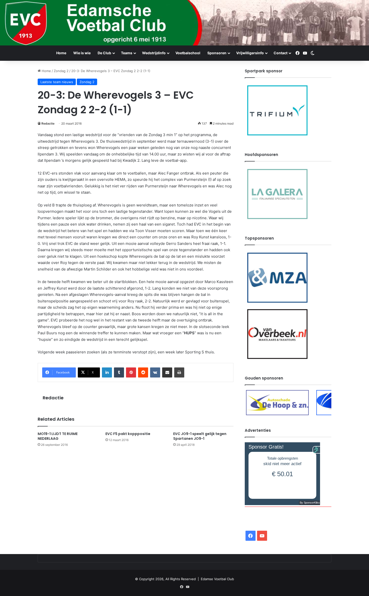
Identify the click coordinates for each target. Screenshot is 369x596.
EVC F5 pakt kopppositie (127, 433)
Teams (126, 53)
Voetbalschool (187, 53)
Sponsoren (216, 53)
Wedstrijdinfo (154, 53)
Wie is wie (82, 53)
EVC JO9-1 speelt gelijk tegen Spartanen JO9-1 (199, 436)
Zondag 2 (61, 71)
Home (61, 53)
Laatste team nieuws (56, 82)
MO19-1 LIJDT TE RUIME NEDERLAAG (58, 436)
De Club (104, 53)
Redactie (47, 123)
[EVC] (184, 22)
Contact (280, 53)
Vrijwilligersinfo (250, 53)
